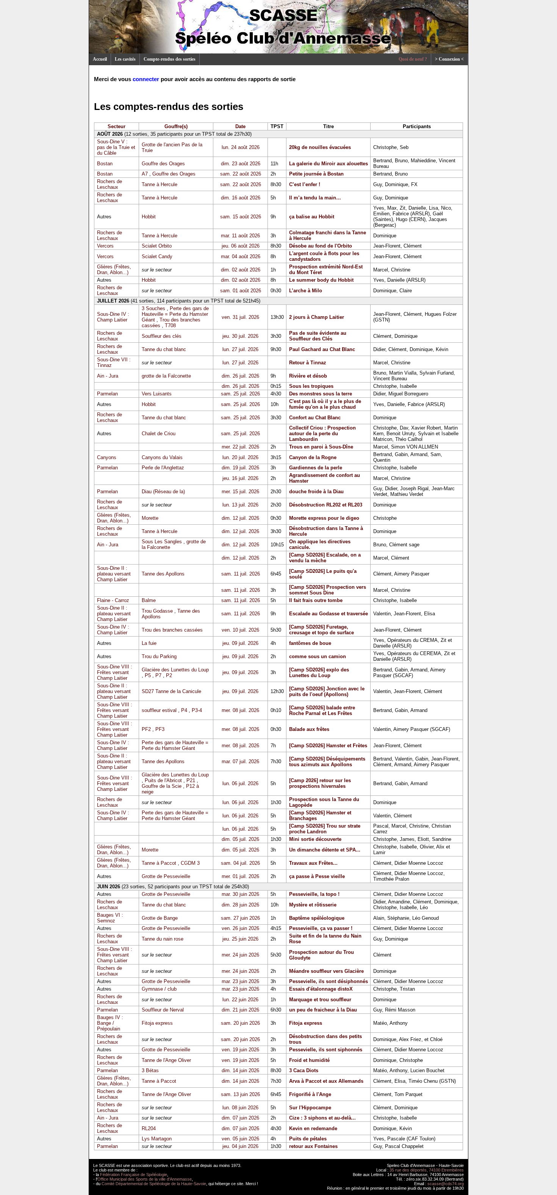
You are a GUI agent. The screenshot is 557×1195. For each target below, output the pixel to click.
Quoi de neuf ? (413, 59)
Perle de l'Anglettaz (163, 467)
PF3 (159, 729)
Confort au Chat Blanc (315, 417)
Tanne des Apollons (163, 574)
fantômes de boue (310, 643)
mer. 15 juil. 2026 (240, 491)
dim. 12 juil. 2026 (240, 518)
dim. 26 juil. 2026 (240, 376)
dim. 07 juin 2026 (240, 1118)
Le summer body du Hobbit (321, 280)
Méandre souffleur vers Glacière (326, 971)
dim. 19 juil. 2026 (240, 467)
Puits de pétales (308, 1139)
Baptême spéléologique (316, 918)
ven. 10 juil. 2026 (240, 630)
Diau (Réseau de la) (163, 491)
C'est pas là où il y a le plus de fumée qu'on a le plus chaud (325, 404)
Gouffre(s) (176, 126)
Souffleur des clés (161, 336)
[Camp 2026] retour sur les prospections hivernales (320, 783)
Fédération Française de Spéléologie (133, 1174)
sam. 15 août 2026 (240, 217)
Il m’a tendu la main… (315, 198)
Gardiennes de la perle (315, 467)
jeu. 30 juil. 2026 (240, 336)
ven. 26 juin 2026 (240, 928)
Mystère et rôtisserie (312, 905)
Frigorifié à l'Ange (310, 1094)
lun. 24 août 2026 (241, 147)
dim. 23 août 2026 (240, 163)
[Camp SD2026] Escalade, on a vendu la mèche (325, 557)
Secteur (116, 126)
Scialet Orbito (157, 246)
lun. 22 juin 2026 (240, 999)
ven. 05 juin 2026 (240, 1139)
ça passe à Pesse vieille (317, 876)
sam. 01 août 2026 (240, 290)
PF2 (146, 729)
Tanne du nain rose (162, 939)
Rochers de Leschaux (109, 184)
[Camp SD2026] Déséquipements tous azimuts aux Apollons (327, 761)
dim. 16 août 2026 (240, 198)
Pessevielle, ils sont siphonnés (325, 1049)
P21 (190, 780)
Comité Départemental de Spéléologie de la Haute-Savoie (154, 1183)
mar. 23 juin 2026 (240, 981)
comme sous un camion (317, 656)
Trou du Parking (159, 656)
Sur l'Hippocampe (310, 1107)
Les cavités (125, 59)
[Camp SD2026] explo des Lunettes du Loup (319, 672)
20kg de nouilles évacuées (320, 147)
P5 (148, 675)
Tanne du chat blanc (164, 349)
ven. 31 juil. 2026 (240, 317)
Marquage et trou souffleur (320, 999)
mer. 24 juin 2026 (240, 955)
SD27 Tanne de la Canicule (171, 691)
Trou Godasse (157, 611)
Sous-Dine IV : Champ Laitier (113, 317)
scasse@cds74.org (445, 1183)
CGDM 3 (190, 863)
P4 (184, 710)
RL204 (149, 1128)
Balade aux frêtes (309, 729)
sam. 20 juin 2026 (240, 1023)
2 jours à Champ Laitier (316, 317)
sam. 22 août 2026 (240, 174)
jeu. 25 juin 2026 (240, 939)
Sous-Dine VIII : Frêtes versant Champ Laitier (114, 672)
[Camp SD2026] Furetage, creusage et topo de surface (321, 629)
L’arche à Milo (305, 290)
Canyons (106, 457)
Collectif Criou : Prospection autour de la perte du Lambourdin (322, 433)
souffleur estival (159, 710)
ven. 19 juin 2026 (240, 1049)
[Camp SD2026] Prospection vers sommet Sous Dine (327, 590)
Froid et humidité (309, 1060)
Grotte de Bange (160, 918)
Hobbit (149, 217)
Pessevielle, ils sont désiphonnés (328, 981)
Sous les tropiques (311, 386)
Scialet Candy (157, 256)
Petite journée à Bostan (316, 174)
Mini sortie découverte (315, 839)
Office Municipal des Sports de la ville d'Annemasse (144, 1179)
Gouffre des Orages (163, 163)
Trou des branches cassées (172, 630)
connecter (146, 79)
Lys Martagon (157, 1139)
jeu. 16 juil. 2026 (240, 478)
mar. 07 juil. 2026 (240, 761)
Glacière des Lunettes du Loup (175, 670)
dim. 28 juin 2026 (240, 905)
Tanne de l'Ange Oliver (166, 1060)
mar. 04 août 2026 (240, 256)
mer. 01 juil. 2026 (240, 876)
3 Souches (153, 308)
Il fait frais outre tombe (316, 600)
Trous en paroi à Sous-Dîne (321, 447)
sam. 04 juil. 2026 (240, 863)
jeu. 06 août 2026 (241, 246)
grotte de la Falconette (166, 376)
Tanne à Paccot (159, 863)
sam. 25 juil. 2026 (240, 394)
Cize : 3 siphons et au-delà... (322, 1118)
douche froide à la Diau (316, 491)
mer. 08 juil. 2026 (240, 710)
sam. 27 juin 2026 (240, 918)
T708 (170, 325)
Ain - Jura (107, 376)
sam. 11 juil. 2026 (240, 574)
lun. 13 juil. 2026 (240, 505)
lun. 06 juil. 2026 (240, 783)
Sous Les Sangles (162, 541)
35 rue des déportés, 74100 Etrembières (427, 1170)
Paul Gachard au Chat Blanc (322, 349)
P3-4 (197, 710)
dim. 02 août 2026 (240, 270)
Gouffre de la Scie (161, 786)
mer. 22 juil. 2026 (240, 447)
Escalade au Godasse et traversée (328, 613)
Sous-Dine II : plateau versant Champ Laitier (114, 573)
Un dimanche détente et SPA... (324, 850)
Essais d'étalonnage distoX (321, 989)
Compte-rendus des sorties (170, 59)
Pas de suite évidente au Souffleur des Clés (317, 336)
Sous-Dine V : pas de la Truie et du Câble (116, 147)
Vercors (105, 246)
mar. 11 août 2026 (240, 235)
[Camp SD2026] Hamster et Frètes (328, 745)
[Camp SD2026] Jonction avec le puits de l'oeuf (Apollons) (327, 691)
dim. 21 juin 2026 (240, 1010)
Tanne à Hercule (159, 184)
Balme (149, 600)
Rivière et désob (308, 376)
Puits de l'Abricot (163, 780)
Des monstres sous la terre (320, 394)
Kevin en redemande (313, 1128)
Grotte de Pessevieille (166, 876)
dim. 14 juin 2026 (240, 1070)
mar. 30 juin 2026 (240, 894)
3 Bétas (150, 1070)
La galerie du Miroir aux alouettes (328, 163)
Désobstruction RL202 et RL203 (325, 505)
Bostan (105, 163)
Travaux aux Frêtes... (313, 863)
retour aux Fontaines (313, 1146)
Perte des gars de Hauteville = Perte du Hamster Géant (175, 314)
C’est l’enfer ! (304, 184)
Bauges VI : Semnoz (110, 918)
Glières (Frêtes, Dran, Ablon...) (114, 269)
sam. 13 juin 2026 (240, 1094)
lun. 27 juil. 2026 (240, 349)
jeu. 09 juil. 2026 (240, 643)
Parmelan (107, 394)
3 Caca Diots (303, 1070)
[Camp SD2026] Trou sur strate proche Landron (324, 828)
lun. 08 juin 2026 (240, 1107)
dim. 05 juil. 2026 (240, 839)
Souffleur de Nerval (163, 1010)
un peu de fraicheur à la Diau (323, 1010)
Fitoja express (157, 1023)
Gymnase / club (159, 989)
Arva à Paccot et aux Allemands (326, 1081)
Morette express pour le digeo (324, 518)
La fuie (149, 643)
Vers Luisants (157, 394)
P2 (169, 675)
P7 (158, 675)
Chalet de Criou (158, 433)
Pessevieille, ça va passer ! (320, 928)
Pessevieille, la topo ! (314, 894)
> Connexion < (449, 59)
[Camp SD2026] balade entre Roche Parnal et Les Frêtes (322, 710)
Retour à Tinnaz (307, 362)
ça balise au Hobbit (311, 217)
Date (240, 126)
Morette (150, 518)
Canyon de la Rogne (312, 457)
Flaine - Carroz (113, 600)
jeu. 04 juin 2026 (240, 1146)
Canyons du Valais (162, 457)
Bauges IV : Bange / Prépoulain (110, 1023)
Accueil (100, 59)
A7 (145, 174)
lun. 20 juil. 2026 (240, 457)
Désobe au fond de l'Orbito (320, 246)
